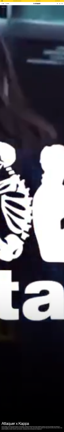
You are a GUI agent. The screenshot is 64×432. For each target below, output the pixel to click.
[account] (59, 3)
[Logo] (36, 3)
